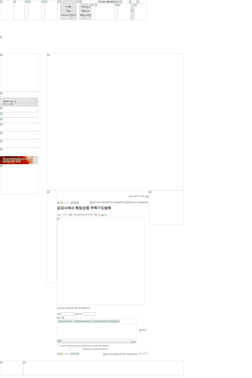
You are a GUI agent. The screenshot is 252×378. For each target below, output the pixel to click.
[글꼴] (59, 321)
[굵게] (64, 321)
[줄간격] (90, 321)
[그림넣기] (109, 321)
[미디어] (107, 321)
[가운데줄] (78, 321)
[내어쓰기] (98, 321)
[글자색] (66, 321)
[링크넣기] (103, 321)
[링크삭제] (105, 321)
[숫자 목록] (92, 321)
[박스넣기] (71, 321)
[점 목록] (95, 321)
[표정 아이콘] (115, 321)
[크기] (61, 321)
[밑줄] (76, 321)
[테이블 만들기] (112, 321)
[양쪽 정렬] (87, 321)
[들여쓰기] (100, 321)
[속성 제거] (118, 321)
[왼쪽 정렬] (80, 321)
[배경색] (68, 321)
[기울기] (73, 321)
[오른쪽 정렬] (85, 321)
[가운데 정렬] (83, 321)
